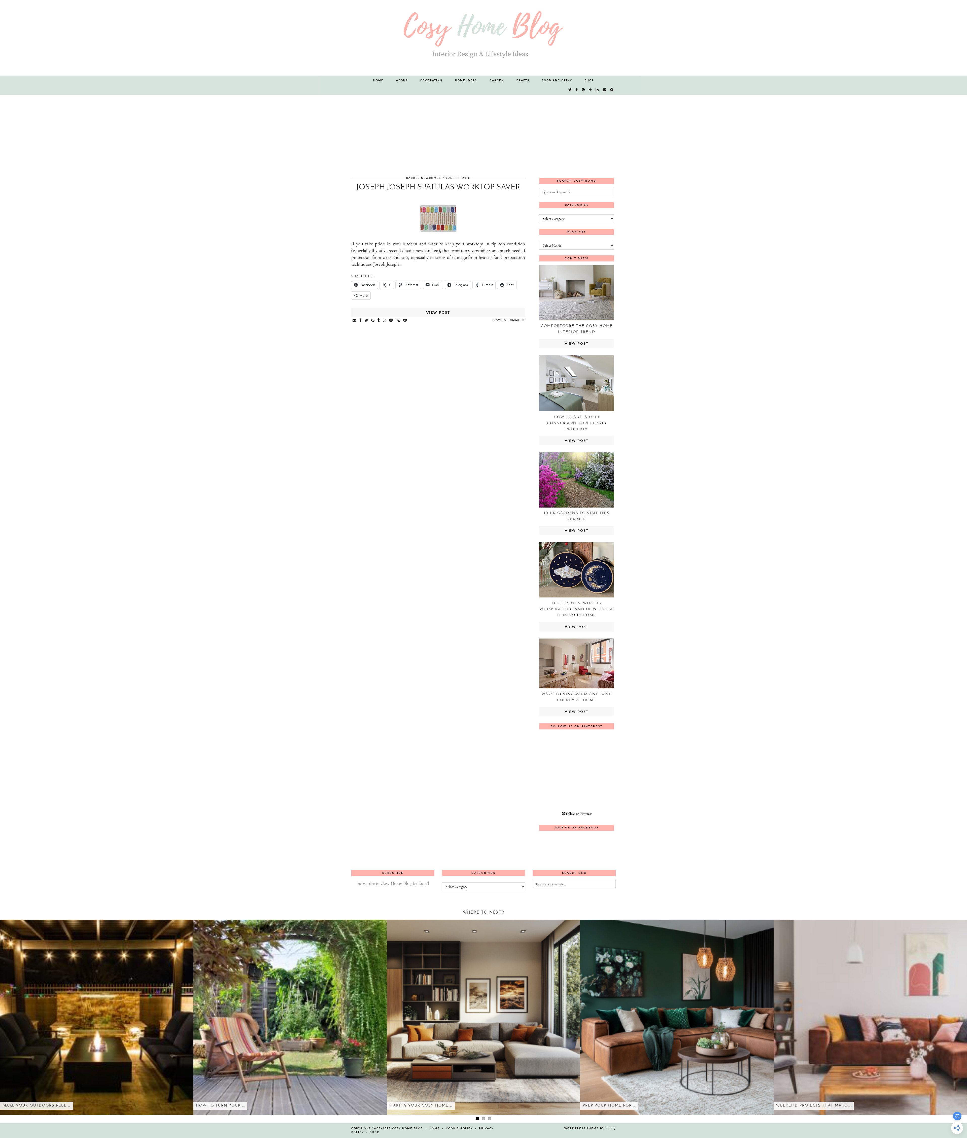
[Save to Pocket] (405, 320)
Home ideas (466, 80)
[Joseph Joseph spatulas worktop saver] (438, 232)
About (402, 80)
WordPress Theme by (590, 1128)
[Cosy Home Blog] (483, 38)
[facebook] (577, 90)
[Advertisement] (483, 132)
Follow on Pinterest (578, 813)
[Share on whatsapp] (385, 320)
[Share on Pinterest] (373, 320)
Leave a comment (508, 320)
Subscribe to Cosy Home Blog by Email (393, 883)
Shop (589, 80)
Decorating (431, 80)
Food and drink (557, 80)
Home (378, 80)
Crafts (522, 80)
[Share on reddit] (391, 320)
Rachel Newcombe (423, 178)
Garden (497, 80)
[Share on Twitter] (366, 320)
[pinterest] (583, 90)
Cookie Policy (459, 1128)
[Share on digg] (398, 320)
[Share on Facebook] (360, 320)
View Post (438, 313)
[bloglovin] (590, 90)
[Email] (605, 90)
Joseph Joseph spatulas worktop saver (438, 187)
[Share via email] (354, 320)
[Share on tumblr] (379, 320)
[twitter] (570, 90)
